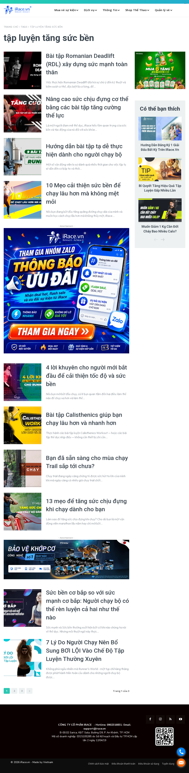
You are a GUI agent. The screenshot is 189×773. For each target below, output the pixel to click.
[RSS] (170, 719)
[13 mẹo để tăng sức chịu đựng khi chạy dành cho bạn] (22, 511)
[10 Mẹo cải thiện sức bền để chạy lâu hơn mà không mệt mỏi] (22, 200)
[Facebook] (150, 719)
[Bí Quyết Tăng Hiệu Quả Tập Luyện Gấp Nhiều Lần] (160, 169)
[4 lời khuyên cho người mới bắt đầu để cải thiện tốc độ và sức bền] (22, 382)
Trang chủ (11, 26)
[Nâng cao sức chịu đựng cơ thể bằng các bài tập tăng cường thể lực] (22, 113)
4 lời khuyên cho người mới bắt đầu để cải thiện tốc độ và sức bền (86, 376)
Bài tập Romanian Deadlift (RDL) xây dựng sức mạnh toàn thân (87, 64)
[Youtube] (180, 719)
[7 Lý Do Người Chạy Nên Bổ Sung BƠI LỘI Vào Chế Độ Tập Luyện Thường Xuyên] (22, 658)
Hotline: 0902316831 (109, 725)
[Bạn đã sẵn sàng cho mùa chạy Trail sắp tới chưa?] (22, 468)
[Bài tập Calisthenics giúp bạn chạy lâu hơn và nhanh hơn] (22, 425)
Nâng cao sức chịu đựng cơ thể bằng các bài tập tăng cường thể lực (87, 107)
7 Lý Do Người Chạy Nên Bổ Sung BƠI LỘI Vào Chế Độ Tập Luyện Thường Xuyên (85, 650)
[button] (181, 10)
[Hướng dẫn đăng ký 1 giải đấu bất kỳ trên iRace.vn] (160, 128)
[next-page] (29, 691)
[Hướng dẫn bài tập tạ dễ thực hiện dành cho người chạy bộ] (22, 157)
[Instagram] (160, 719)
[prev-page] (156, 239)
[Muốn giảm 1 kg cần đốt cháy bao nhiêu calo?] (160, 210)
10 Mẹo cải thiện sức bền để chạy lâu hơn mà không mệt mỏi (83, 193)
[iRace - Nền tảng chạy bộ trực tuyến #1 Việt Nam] (17, 10)
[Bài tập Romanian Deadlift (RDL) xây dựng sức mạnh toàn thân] (22, 70)
